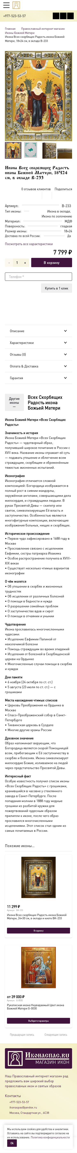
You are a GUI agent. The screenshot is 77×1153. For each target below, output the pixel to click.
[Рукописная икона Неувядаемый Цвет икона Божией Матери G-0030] (38, 967)
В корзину (51, 262)
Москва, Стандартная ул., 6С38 (29, 1112)
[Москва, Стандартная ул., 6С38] (7, 1112)
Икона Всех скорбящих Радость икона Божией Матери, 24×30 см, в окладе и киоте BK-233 (37, 916)
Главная (10, 28)
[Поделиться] (37, 195)
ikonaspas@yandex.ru (23, 1107)
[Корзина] (64, 5)
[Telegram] (70, 16)
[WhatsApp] (63, 16)
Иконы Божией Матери (19, 32)
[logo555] (16, 5)
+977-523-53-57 (19, 1102)
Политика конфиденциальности (50, 1137)
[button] (6, 5)
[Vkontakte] (56, 16)
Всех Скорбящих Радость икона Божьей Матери (45, 402)
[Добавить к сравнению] (69, 195)
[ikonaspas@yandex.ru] (7, 1107)
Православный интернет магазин (43, 28)
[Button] (72, 5)
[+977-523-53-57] (7, 1101)
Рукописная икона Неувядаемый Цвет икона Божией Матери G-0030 (35, 1006)
